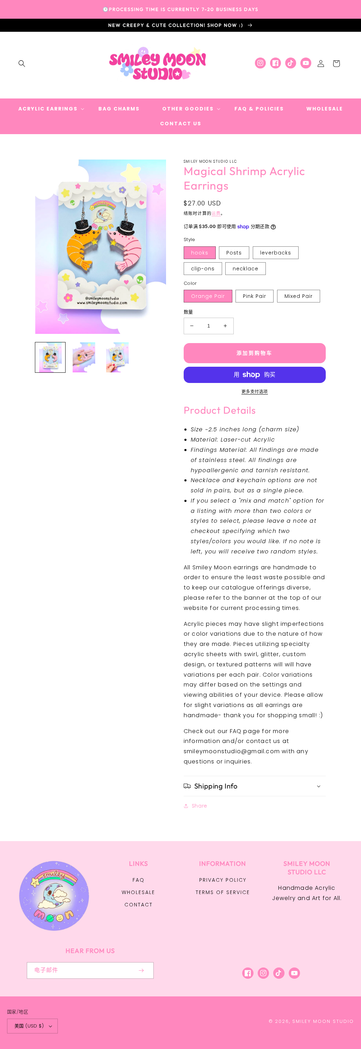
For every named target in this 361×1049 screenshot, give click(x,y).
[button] (22, 63)
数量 (188, 311)
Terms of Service (223, 892)
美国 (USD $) (29, 1026)
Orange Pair (208, 296)
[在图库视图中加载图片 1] (50, 357)
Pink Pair (254, 296)
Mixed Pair (298, 296)
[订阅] (141, 970)
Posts (234, 252)
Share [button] (199, 805)
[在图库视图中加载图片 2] (84, 357)
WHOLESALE (138, 892)
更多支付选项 (254, 392)
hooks (199, 252)
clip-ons (203, 268)
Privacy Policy (222, 879)
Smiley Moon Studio (323, 1021)
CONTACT (138, 904)
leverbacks (275, 252)
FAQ (139, 879)
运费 (216, 213)
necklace (245, 268)
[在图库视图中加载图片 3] (117, 357)
